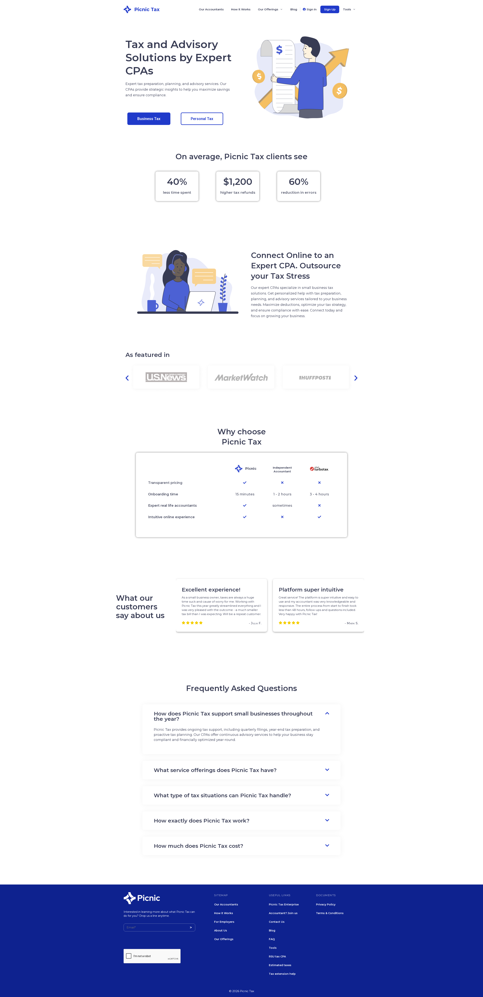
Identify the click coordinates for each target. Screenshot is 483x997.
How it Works (240, 9)
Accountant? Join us (283, 913)
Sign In (312, 9)
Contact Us (277, 922)
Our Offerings (268, 9)
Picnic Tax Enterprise (284, 904)
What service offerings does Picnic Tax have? (215, 770)
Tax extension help (282, 974)
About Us (220, 930)
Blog (293, 9)
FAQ (272, 939)
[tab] (241, 716)
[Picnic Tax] (127, 9)
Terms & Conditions (330, 913)
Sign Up (329, 9)
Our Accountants (211, 9)
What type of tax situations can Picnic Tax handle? (222, 795)
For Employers (224, 922)
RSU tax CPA (277, 956)
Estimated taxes (280, 965)
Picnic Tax (147, 9)
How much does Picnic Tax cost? (198, 846)
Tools (347, 9)
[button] (148, 118)
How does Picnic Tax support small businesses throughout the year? (233, 716)
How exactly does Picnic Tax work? (201, 820)
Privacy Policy (325, 904)
